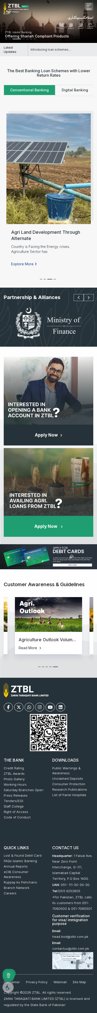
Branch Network (16, 888)
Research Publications (69, 789)
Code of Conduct (17, 817)
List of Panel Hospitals (69, 795)
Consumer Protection (68, 784)
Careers (10, 893)
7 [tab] (40, 41)
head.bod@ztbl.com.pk (70, 937)
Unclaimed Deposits (67, 778)
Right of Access (16, 812)
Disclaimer (12, 982)
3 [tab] (49, 281)
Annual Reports (16, 866)
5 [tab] (55, 669)
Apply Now (46, 435)
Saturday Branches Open (23, 790)
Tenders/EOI (13, 801)
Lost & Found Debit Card (23, 855)
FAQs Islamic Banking (20, 861)
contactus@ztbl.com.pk (70, 948)
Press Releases (16, 795)
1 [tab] (42, 281)
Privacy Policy (37, 982)
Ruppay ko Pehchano (20, 882)
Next (85, 297)
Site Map (79, 982)
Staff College (14, 806)
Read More (28, 648)
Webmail (60, 982)
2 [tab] (15, 41)
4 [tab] (53, 281)
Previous (76, 297)
